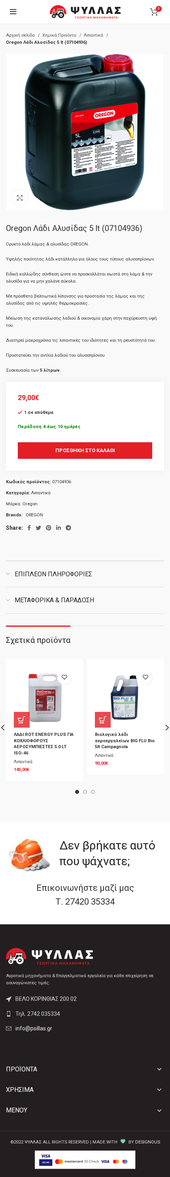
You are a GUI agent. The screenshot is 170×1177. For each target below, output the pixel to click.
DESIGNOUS (147, 1142)
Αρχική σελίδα (21, 35)
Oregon (30, 504)
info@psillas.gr (33, 1028)
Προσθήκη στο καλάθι (85, 450)
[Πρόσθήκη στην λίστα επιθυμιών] (64, 677)
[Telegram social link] (68, 528)
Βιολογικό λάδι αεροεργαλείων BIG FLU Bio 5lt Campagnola (125, 741)
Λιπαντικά (94, 35)
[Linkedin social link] (58, 528)
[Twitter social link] (38, 528)
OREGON (34, 515)
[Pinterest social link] (48, 528)
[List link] (85, 1013)
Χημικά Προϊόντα (59, 35)
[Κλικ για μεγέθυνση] (20, 198)
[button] (22, 720)
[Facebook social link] (29, 528)
